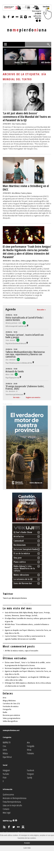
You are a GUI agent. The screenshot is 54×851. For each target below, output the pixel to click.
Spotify (29, 777)
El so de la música (22, 553)
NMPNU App (8, 820)
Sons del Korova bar (23, 583)
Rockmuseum (20, 544)
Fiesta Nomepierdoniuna (12, 801)
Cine (13, 124)
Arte (13, 193)
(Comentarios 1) (31, 297)
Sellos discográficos (10, 721)
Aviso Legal (6, 812)
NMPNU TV (6, 742)
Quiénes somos (8, 794)
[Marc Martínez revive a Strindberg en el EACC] (23, 182)
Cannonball (19, 540)
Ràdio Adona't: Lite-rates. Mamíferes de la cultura (24, 568)
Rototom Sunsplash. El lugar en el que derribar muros (25, 668)
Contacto (6, 809)
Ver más (16, 397)
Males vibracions (21, 574)
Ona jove (18, 557)
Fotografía (7, 709)
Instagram (6, 770)
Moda (29, 749)
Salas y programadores (11, 718)
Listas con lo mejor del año (12, 805)
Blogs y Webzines (9, 700)
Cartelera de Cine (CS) (11, 703)
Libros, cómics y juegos (23, 261)
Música (17, 193)
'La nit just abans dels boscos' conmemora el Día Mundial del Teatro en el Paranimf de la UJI (27, 116)
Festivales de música (10, 706)
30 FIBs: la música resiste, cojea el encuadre (21, 650)
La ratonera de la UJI (23, 579)
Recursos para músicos (11, 715)
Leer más (27, 848)
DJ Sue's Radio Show (23, 532)
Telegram (30, 773)
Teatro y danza (20, 124)
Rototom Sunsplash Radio (25, 549)
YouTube (6, 773)
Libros (5, 749)
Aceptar (27, 843)
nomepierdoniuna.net (11, 730)
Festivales (30, 753)
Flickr (5, 777)
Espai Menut (7, 757)
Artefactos (19, 536)
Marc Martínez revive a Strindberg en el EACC (26, 187)
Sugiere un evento (33, 397)
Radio (5, 712)
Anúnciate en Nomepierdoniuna (14, 798)
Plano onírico (20, 561)
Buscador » (41, 309)
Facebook (30, 770)
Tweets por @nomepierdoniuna (15, 598)
